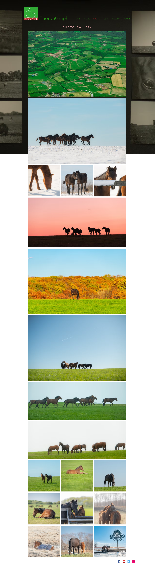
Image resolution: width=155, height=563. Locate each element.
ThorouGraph (54, 18)
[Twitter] (129, 561)
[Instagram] (133, 561)
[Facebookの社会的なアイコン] (119, 561)
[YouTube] (124, 561)
